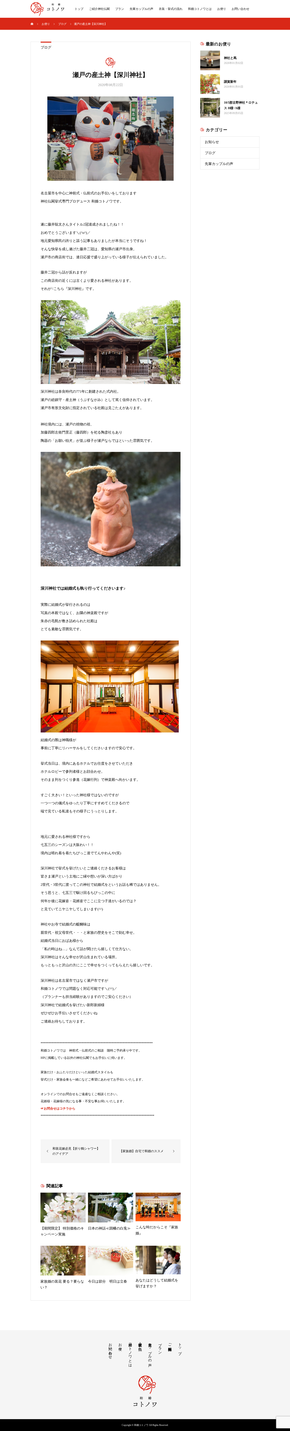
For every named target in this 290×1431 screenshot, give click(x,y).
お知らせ (212, 142)
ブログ (46, 47)
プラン (119, 8)
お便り (221, 8)
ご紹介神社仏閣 (99, 8)
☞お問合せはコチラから (58, 1108)
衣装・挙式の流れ (170, 8)
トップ (79, 8)
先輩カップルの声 (141, 8)
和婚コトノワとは (200, 8)
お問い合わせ (240, 8)
